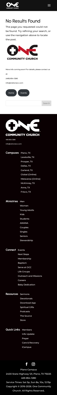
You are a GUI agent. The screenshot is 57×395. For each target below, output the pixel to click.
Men (22, 201)
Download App (28, 302)
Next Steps (23, 254)
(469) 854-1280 (12, 78)
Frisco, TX (26, 191)
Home (11, 93)
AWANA (24, 223)
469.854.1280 (10, 140)
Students (24, 218)
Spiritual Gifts (27, 307)
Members (27, 329)
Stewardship (26, 240)
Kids (22, 214)
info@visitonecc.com (14, 83)
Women (24, 205)
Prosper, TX (27, 161)
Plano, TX (25, 153)
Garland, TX (27, 170)
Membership (24, 258)
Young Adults (27, 210)
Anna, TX (25, 187)
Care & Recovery (30, 342)
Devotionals (26, 298)
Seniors (24, 236)
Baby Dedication (26, 284)
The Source (26, 316)
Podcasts (25, 311)
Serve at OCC (24, 267)
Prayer (25, 338)
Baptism (22, 263)
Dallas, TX (26, 165)
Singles (23, 231)
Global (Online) (28, 174)
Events (24, 93)
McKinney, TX (28, 183)
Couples (24, 227)
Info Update (28, 334)
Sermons (24, 294)
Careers (22, 280)
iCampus (26, 347)
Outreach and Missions (30, 276)
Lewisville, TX (27, 157)
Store (23, 320)
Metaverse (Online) (30, 179)
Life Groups (24, 271)
